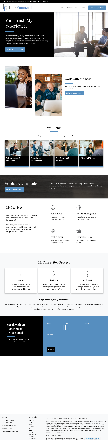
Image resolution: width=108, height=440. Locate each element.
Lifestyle (31, 432)
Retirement (32, 420)
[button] (60, 8)
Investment (32, 422)
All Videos (31, 436)
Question (50, 334)
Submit (51, 350)
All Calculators (32, 438)
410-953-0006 (44, 2)
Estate (30, 424)
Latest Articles (32, 434)
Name (49, 324)
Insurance (31, 426)
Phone (86, 324)
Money (30, 430)
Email (67, 324)
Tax (30, 428)
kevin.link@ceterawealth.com (10, 431)
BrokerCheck (84, 418)
